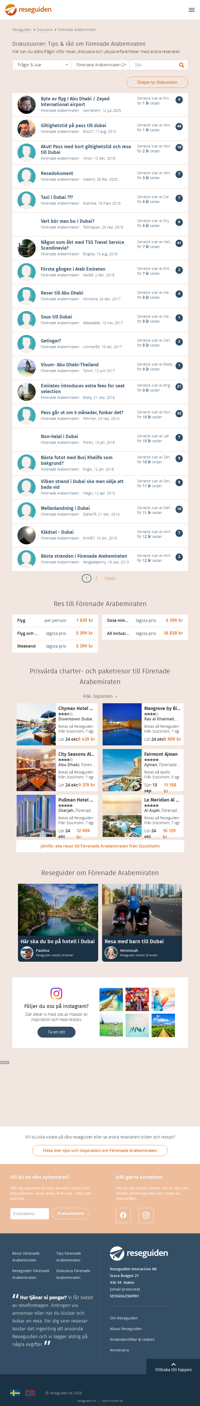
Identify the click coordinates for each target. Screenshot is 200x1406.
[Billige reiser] (30, 1393)
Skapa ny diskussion (157, 82)
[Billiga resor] (15, 1393)
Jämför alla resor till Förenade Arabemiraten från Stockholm (100, 846)
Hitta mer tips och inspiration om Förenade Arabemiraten (100, 1150)
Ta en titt (56, 1032)
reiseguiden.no (86, 1401)
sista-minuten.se (112, 1401)
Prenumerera (70, 1213)
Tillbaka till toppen (173, 1370)
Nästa (110, 578)
